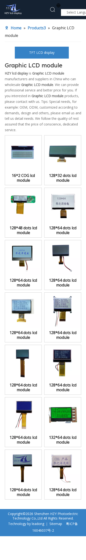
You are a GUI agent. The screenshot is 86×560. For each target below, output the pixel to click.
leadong (38, 523)
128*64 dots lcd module (62, 230)
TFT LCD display (41, 52)
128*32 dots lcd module (62, 178)
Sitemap (55, 523)
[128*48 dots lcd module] (23, 205)
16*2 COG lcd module (23, 178)
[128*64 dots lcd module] (63, 205)
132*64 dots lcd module (62, 440)
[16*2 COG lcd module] (23, 153)
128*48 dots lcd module (23, 230)
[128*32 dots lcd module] (63, 153)
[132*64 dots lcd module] (63, 415)
